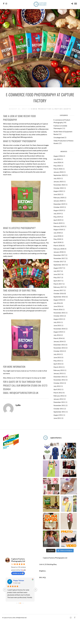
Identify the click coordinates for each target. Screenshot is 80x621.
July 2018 (57, 233)
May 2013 (57, 361)
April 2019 (57, 220)
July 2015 (57, 322)
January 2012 (58, 399)
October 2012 (59, 383)
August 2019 (58, 210)
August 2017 (58, 268)
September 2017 (59, 265)
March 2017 (58, 284)
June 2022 (57, 194)
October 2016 (59, 293)
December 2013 (59, 345)
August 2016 (58, 300)
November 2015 (59, 313)
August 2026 (58, 156)
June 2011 (57, 418)
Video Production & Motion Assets (51, 109)
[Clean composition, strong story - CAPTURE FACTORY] (68, 521)
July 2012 (57, 386)
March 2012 (58, 393)
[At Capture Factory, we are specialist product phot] (68, 468)
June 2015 (57, 325)
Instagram (28, 378)
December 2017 (59, 255)
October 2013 (59, 351)
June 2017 (57, 274)
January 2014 (58, 341)
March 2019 (58, 223)
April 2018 (57, 242)
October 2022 (59, 188)
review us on (16, 573)
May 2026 (57, 166)
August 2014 (58, 332)
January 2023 (58, 181)
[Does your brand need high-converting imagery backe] (51, 451)
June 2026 (57, 162)
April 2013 (57, 364)
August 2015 (58, 319)
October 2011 (59, 409)
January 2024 (58, 172)
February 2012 (59, 396)
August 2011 (58, 415)
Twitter (18, 378)
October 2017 (59, 261)
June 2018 (57, 236)
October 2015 (59, 316)
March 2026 (58, 169)
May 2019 (57, 217)
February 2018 (59, 249)
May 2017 (57, 277)
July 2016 (57, 303)
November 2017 (59, 258)
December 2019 (59, 204)
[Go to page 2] (20, 603)
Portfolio (32, 371)
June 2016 (57, 306)
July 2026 (57, 159)
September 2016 (59, 297)
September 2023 (59, 175)
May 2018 (57, 239)
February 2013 (59, 370)
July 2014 (57, 335)
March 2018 (58, 245)
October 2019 (59, 207)
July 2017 (57, 271)
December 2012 (59, 377)
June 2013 (57, 357)
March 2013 (58, 367)
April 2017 (57, 281)
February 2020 (59, 197)
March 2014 (58, 338)
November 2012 (59, 380)
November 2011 (59, 405)
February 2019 (59, 226)
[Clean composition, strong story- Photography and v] (68, 538)
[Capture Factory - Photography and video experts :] (68, 451)
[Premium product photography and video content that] (51, 538)
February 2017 (59, 287)
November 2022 (59, 185)
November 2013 (59, 348)
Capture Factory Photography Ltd (18, 560)
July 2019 (57, 213)
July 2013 (57, 354)
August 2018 (58, 229)
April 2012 (57, 389)
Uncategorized (59, 137)
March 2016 (58, 309)
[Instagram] (6, 4)
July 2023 (57, 178)
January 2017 (58, 290)
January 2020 (58, 201)
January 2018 (58, 252)
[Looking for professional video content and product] (51, 468)
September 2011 (59, 412)
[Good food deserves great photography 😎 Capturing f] (51, 503)
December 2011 (59, 402)
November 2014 (59, 329)
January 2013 (58, 373)
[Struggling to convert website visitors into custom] (51, 521)
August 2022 (58, 191)
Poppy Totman (18, 580)
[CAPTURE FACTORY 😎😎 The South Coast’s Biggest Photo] (51, 486)
